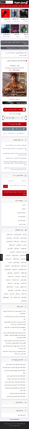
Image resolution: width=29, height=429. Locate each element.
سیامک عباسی (18, 290)
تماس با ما (3, 6)
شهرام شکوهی (6, 297)
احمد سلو (25, 252)
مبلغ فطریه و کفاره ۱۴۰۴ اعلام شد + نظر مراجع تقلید (15, 329)
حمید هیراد (10, 283)
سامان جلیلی (24, 266)
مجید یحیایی (24, 262)
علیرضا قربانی (24, 301)
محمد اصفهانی (23, 287)
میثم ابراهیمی (24, 248)
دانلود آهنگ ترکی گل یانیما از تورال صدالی (16, 376)
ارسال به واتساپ (7, 129)
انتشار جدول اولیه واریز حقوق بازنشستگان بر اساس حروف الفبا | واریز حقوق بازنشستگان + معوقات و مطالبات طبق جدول (14, 335)
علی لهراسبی (18, 245)
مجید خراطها (12, 245)
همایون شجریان (17, 234)
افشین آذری (10, 248)
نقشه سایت (8, 6)
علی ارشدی (17, 276)
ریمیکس (23, 209)
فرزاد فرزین (12, 252)
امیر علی (25, 245)
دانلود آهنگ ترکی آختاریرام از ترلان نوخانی (16, 396)
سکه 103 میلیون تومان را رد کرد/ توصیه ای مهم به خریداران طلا (14, 312)
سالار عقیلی (7, 266)
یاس (11, 297)
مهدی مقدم (9, 238)
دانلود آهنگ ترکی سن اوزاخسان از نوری (16, 61)
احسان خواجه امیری (15, 266)
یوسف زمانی (16, 283)
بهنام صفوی (10, 273)
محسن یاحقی (8, 259)
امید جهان (24, 290)
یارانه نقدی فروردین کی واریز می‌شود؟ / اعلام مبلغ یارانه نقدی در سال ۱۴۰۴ (14, 353)
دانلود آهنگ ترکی (20, 53)
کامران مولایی (9, 241)
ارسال (5, 186)
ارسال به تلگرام (18, 129)
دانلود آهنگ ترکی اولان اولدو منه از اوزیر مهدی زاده (14, 367)
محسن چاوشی (10, 234)
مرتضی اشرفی (24, 259)
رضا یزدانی (8, 255)
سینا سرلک (8, 280)
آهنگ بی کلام (22, 224)
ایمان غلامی (24, 276)
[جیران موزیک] (21, 2)
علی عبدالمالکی (16, 259)
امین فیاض (14, 269)
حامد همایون (16, 273)
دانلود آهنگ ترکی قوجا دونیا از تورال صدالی (15, 364)
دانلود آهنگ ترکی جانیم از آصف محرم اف (16, 379)
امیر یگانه (18, 294)
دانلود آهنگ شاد (21, 216)
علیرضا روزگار (24, 297)
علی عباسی (12, 294)
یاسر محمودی (17, 297)
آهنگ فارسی (14, 6)
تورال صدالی (15, 238)
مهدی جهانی (10, 290)
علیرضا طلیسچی (23, 255)
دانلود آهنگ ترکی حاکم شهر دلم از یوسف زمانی (14, 385)
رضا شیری (6, 294)
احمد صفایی (24, 294)
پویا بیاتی (25, 234)
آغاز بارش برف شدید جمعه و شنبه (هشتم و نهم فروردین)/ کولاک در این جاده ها (15, 323)
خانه (26, 53)
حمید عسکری (24, 241)
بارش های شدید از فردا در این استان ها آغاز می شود (14, 318)
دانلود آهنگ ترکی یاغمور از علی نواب (17, 393)
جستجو (3, 2)
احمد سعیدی (24, 283)
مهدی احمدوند (23, 238)
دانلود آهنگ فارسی (21, 213)
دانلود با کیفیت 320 (13, 124)
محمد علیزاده (11, 276)
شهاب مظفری (24, 273)
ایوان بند (17, 287)
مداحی (23, 205)
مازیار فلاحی (16, 248)
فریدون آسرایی (16, 262)
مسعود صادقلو (10, 287)
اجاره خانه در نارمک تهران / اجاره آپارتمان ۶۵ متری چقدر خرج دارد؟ (14, 347)
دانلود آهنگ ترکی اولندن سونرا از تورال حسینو (15, 382)
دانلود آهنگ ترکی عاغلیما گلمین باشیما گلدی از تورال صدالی (15, 389)
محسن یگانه (16, 241)
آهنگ (20, 68)
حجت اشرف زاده (15, 280)
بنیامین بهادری (15, 255)
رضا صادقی (18, 252)
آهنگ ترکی (20, 6)
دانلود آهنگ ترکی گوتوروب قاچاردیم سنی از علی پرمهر (14, 372)
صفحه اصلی (26, 6)
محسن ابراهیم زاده (23, 269)
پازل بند (10, 262)
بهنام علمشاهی (8, 269)
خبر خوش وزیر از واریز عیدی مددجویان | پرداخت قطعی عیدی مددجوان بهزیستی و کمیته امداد (15, 342)
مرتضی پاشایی (24, 280)
